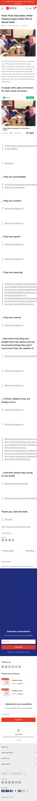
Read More (8, 583)
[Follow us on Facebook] (2, 666)
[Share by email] (13, 540)
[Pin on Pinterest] (6, 540)
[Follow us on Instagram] (9, 666)
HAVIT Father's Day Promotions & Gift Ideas (15, 527)
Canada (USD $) (17, 773)
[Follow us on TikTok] (19, 666)
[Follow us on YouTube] (16, 666)
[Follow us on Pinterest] (13, 666)
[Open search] (27, 8)
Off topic (8, 533)
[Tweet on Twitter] (9, 540)
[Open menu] (2, 8)
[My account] (30, 8)
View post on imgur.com (14, 208)
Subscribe (18, 647)
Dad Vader (9, 519)
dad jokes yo (9, 163)
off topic (3, 25)
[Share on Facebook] (2, 540)
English (4, 773)
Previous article (8, 551)
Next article (30, 551)
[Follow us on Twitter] (6, 666)
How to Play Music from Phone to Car (13, 589)
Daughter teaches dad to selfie (16, 483)
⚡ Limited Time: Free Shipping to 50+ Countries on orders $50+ (18, 2)
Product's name (17, 680)
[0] (34, 8)
